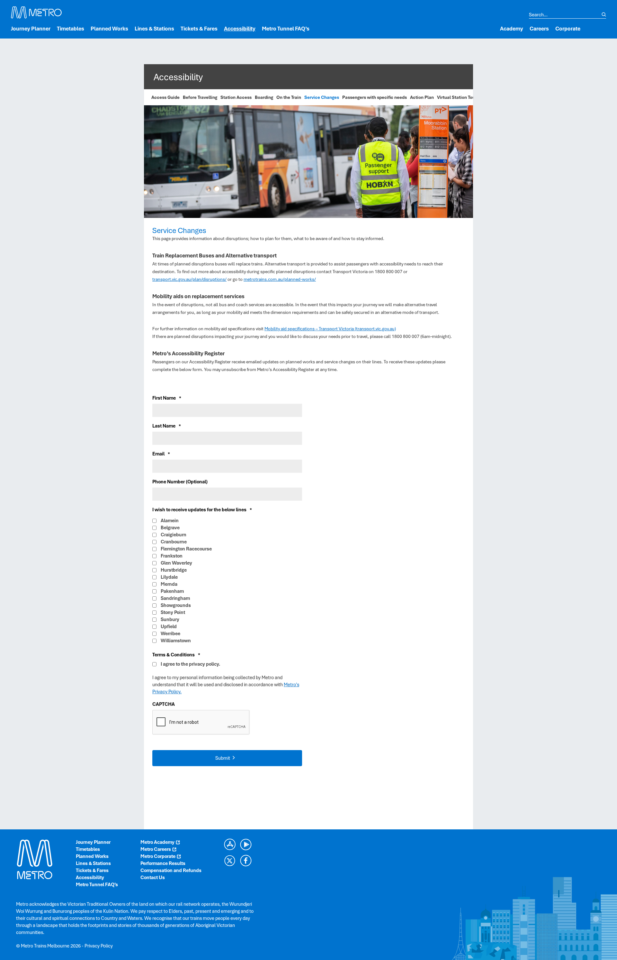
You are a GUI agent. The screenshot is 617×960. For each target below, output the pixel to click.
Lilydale (169, 577)
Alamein (170, 520)
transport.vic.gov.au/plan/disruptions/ (189, 279)
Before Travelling (200, 97)
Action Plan (422, 97)
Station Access (236, 97)
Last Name (166, 425)
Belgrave (170, 527)
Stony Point (173, 612)
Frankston (172, 556)
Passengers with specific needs (374, 97)
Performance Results (162, 863)
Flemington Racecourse (186, 549)
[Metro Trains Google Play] (246, 844)
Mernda (169, 584)
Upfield (169, 626)
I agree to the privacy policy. (190, 664)
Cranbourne (174, 542)
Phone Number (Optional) (180, 481)
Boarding (264, 97)
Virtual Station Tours (458, 97)
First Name (166, 398)
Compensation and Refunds (170, 870)
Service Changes (321, 97)
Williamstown (176, 640)
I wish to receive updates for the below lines (202, 509)
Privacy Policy (99, 946)
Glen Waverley (176, 563)
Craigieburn (173, 535)
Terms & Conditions (176, 654)
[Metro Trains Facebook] (246, 860)
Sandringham (175, 598)
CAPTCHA (163, 704)
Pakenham (172, 591)
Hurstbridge (174, 570)
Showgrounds (176, 605)
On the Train (288, 97)
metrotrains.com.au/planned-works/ (280, 279)
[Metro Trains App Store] (230, 844)
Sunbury (170, 619)
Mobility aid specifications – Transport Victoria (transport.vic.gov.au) (330, 329)
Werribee (170, 633)
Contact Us (152, 877)
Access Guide (165, 97)
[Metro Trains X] (230, 860)
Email (161, 453)
